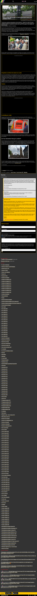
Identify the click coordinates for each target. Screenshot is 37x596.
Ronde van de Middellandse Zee (7, 420)
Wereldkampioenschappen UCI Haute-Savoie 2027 (10, 541)
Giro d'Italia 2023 (5, 330)
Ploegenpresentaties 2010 (6, 402)
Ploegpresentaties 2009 (6, 409)
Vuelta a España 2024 (5, 522)
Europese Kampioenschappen (7, 299)
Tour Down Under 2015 (5, 488)
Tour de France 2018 (5, 453)
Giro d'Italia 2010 (5, 310)
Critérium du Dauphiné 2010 (6, 279)
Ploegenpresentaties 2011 (6, 403)
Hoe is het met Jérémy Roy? (6, 347)
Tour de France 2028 (5, 471)
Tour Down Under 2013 (5, 484)
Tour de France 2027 (5, 469)
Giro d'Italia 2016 (5, 321)
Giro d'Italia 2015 (5, 319)
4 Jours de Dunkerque (5, 264)
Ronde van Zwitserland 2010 (6, 425)
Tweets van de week (5, 500)
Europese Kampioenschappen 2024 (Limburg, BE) (10, 301)
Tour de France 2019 (5, 455)
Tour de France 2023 (5, 462)
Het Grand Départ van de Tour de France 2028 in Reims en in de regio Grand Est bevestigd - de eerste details (18, 579)
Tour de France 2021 (5, 458)
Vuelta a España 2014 (5, 517)
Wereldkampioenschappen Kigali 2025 (8, 526)
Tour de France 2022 (5, 460)
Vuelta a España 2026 (5, 524)
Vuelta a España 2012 (5, 513)
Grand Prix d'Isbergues (6, 338)
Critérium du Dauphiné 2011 (6, 281)
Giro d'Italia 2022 (5, 328)
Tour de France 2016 (5, 449)
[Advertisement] (18, 63)
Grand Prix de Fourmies (6, 339)
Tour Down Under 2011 (5, 480)
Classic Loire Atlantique (6, 272)
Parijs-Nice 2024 (5, 391)
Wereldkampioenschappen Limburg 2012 (9, 530)
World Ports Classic (5, 548)
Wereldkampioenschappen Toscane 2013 (9, 539)
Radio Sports (4, 413)
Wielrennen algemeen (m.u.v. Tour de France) (9, 546)
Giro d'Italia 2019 (5, 325)
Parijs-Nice (4, 365)
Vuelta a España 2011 (5, 511)
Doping (3, 297)
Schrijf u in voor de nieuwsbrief (7, 259)
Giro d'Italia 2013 (5, 316)
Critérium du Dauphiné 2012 (6, 283)
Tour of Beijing (4, 495)
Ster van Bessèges (5, 427)
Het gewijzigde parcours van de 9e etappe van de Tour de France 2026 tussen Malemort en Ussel (18, 559)
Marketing (25, 172)
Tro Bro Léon (4, 499)
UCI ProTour (4, 502)
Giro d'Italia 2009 (5, 308)
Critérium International (5, 294)
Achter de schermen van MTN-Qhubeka (8, 266)
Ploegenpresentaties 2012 (6, 405)
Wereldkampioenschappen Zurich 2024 (8, 544)
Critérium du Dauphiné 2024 (6, 290)
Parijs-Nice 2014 (5, 374)
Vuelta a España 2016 (5, 521)
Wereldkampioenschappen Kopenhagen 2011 (9, 528)
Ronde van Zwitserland (6, 424)
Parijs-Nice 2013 (5, 372)
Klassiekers (4, 354)
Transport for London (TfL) (24, 34)
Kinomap (3, 352)
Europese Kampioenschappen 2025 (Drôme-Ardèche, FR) (11, 303)
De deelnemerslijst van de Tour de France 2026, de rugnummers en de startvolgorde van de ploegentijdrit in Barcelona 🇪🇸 (17, 563)
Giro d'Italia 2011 (5, 312)
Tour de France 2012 (5, 442)
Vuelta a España (4, 506)
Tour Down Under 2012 (5, 482)
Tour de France (13, 172)
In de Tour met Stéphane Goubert (7, 350)
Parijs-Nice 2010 (5, 367)
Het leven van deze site (6, 345)
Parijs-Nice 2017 (5, 380)
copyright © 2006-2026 (4, 595)
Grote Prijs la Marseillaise (6, 343)
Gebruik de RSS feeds (5, 261)
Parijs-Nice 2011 (5, 369)
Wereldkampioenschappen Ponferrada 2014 (9, 535)
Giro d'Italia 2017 (5, 323)
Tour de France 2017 (5, 451)
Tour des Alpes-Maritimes (6, 475)
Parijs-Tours (4, 398)
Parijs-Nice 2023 (5, 389)
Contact (35, 595)
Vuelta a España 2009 (5, 508)
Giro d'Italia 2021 (5, 327)
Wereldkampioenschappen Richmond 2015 (9, 537)
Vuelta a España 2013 (5, 515)
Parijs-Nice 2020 (5, 385)
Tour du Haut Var (4, 491)
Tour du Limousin (5, 493)
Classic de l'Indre (5, 270)
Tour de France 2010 (5, 438)
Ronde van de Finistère (6, 418)
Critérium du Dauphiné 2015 (6, 288)
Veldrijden (3, 504)
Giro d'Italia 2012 (5, 314)
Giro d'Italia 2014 (5, 317)
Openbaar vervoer (5, 361)
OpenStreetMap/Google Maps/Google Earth (9, 363)
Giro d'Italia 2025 (5, 334)
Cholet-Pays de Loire (5, 268)
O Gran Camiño (4, 358)
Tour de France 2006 (5, 431)
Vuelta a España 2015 (5, 519)
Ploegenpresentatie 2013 (6, 400)
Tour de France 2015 (5, 447)
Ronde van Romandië (5, 422)
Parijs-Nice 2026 (5, 394)
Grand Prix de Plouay (5, 341)
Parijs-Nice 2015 (5, 376)
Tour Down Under (5, 477)
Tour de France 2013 (5, 444)
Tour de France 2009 (5, 436)
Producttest (4, 411)
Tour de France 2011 (5, 440)
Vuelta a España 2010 (5, 510)
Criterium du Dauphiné (5, 277)
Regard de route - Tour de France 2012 (8, 414)
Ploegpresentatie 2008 (6, 407)
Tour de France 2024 (5, 464)
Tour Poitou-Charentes (5, 497)
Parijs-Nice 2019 (5, 383)
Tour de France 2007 (19, 172)
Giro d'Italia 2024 (5, 332)
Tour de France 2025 (5, 466)
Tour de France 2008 (5, 435)
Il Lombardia (4, 349)
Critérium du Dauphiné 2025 (6, 292)
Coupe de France (5, 275)
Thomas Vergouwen (9, 219)
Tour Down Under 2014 (5, 486)
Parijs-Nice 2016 (5, 378)
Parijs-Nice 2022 (5, 387)
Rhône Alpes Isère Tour (6, 416)
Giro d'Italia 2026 (5, 336)
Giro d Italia (4, 306)
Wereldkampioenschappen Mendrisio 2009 (9, 533)
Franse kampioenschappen (6, 305)
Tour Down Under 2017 (5, 489)
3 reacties (4, 170)
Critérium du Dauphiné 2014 (6, 286)
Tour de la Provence (5, 473)
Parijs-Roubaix (4, 396)
